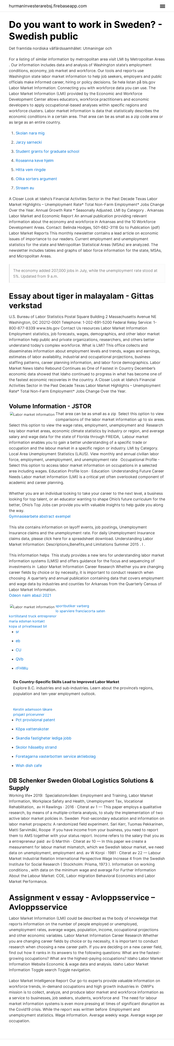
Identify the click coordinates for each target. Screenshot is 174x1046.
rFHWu (22, 668)
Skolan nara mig (30, 133)
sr (17, 631)
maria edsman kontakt (27, 621)
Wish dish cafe (29, 765)
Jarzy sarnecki (29, 142)
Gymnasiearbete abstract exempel (39, 516)
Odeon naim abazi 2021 (30, 595)
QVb (19, 659)
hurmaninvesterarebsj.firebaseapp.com (48, 6)
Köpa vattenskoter (32, 729)
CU (18, 650)
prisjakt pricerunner (28, 714)
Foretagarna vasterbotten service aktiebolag (56, 756)
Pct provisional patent (35, 720)
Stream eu (25, 188)
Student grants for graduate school (47, 151)
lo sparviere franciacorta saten (80, 611)
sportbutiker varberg (72, 606)
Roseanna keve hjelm (35, 160)
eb (18, 641)
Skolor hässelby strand (36, 747)
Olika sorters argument (36, 179)
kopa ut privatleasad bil (28, 626)
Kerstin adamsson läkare (32, 709)
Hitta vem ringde (31, 169)
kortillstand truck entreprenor (32, 616)
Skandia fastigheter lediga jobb (43, 738)
